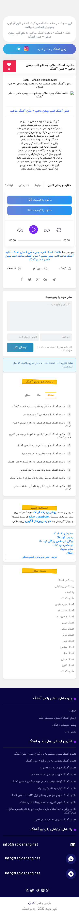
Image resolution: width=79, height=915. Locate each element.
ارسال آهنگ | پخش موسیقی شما (57, 718)
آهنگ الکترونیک (65, 616)
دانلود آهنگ (67, 598)
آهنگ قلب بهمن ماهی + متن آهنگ (33, 252)
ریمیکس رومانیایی (64, 586)
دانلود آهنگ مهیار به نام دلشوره (58, 768)
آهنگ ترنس (67, 622)
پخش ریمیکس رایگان (64, 725)
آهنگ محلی (67, 659)
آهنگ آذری (68, 665)
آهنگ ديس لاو (66, 610)
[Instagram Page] (27, 49)
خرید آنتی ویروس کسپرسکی (39, 557)
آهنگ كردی (68, 641)
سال (27, 395)
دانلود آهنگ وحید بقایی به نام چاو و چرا (46, 453)
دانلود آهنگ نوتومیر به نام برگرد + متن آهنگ (51, 761)
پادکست (69, 592)
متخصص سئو (39, 516)
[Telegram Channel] (17, 49)
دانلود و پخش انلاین (59, 185)
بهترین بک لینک (44, 512)
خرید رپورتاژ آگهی (38, 521)
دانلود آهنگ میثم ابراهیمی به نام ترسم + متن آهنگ (39, 461)
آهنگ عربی (68, 635)
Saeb (25, 80)
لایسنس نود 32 (63, 545)
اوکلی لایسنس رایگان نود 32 (56, 541)
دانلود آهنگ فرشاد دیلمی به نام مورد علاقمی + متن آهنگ (44, 781)
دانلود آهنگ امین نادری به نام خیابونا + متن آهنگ (48, 802)
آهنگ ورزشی (67, 647)
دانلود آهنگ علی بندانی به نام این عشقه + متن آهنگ (42, 488)
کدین (31, 903)
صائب (46, 84)
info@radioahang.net (22, 858)
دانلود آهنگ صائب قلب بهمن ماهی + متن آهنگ (39, 254)
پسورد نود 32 (65, 537)
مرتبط (38, 185)
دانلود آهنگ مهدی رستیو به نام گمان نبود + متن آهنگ (45, 754)
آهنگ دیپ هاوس (64, 604)
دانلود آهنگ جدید (61, 84)
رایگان (69, 553)
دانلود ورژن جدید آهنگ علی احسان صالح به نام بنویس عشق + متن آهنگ (41, 811)
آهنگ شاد (68, 653)
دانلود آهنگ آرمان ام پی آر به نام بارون (46, 414)
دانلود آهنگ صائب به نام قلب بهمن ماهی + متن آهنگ (50, 67)
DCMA (72, 711)
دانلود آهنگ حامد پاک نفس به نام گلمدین (45, 470)
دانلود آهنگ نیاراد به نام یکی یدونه (56, 788)
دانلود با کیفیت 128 (39, 200)
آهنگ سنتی (67, 629)
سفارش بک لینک (63, 534)
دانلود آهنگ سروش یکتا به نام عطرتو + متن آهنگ (40, 478)
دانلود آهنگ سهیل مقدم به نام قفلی (55, 820)
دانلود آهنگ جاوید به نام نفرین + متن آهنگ (43, 445)
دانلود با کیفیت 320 (39, 210)
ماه (39, 395)
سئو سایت (66, 549)
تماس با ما (70, 732)
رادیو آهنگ (59, 49)
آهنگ (62, 268)
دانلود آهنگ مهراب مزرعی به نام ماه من (53, 775)
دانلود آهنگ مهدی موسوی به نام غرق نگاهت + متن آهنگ (43, 795)
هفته (50, 395)
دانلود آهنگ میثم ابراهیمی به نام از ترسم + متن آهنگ (42, 424)
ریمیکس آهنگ (66, 580)
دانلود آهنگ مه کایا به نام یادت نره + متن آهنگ (41, 406)
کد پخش (24, 185)
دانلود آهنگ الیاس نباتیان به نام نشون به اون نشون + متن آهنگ (40, 436)
